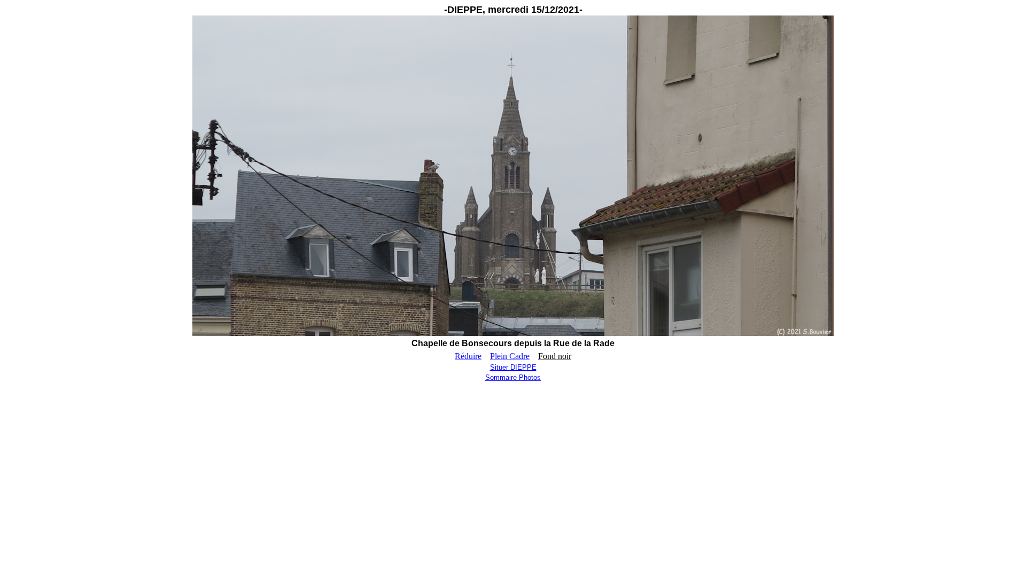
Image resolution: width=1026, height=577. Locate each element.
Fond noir (554, 356)
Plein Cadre (510, 356)
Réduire (468, 356)
